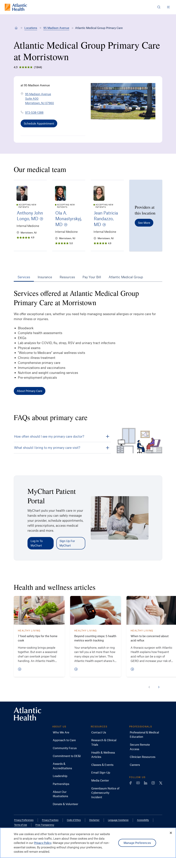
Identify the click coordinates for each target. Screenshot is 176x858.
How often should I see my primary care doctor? (49, 436)
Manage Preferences (137, 842)
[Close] (170, 832)
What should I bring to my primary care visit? (47, 448)
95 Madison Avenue (56, 27)
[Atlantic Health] (16, 27)
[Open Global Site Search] (158, 7)
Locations (30, 27)
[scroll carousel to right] (158, 687)
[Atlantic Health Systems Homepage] (16, 7)
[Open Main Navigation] (168, 7)
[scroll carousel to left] (149, 687)
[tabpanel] (88, 342)
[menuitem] (61, 732)
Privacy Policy (42, 842)
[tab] (24, 277)
